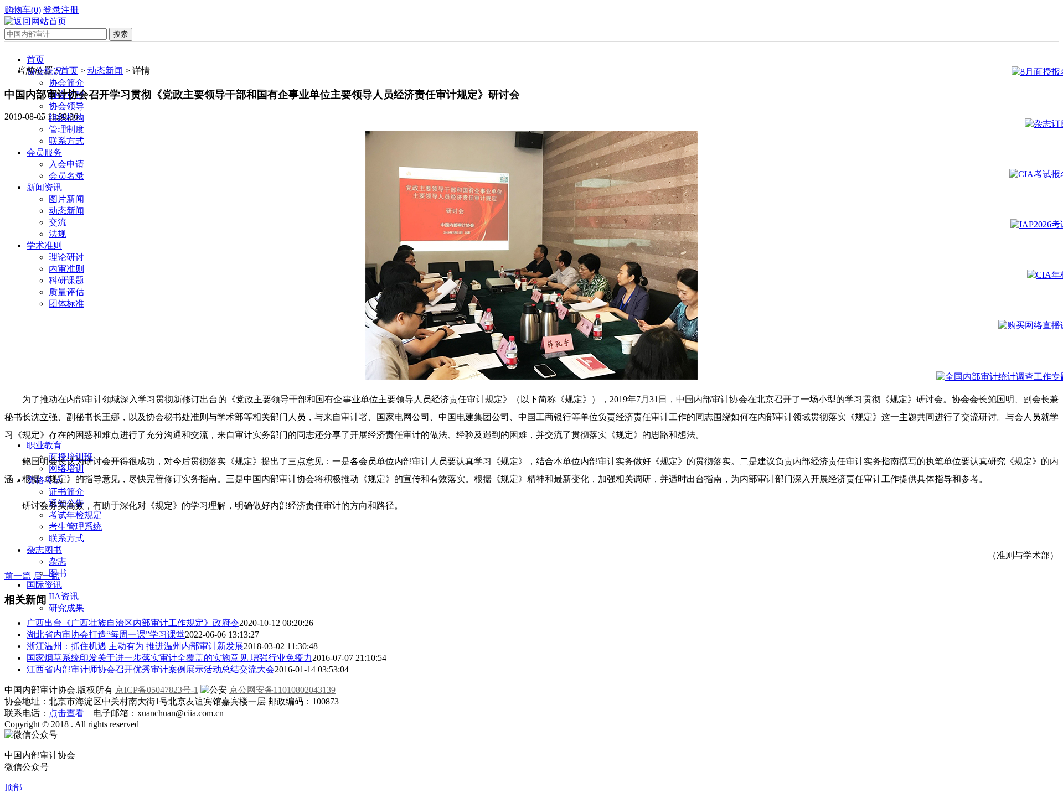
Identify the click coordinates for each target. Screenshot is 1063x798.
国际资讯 (44, 584)
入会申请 (66, 164)
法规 (57, 234)
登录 (52, 9)
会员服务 (44, 152)
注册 (70, 9)
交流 (57, 222)
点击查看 (66, 713)
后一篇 (46, 576)
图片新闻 (66, 199)
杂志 (57, 561)
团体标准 (66, 303)
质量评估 (66, 292)
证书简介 (66, 491)
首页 (35, 59)
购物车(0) (22, 9)
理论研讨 (66, 257)
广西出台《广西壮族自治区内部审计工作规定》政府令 (133, 623)
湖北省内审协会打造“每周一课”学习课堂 (106, 634)
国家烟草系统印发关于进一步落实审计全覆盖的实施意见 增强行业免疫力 (169, 657)
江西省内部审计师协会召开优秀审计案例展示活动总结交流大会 (151, 669)
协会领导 (66, 106)
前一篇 (17, 576)
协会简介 (66, 82)
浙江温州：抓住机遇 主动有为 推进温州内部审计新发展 (135, 646)
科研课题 (66, 280)
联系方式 (66, 141)
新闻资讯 (44, 187)
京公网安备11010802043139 (282, 690)
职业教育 (44, 445)
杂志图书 (44, 550)
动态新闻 (66, 210)
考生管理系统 (75, 526)
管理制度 (66, 129)
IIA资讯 (64, 596)
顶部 (13, 787)
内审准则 (66, 268)
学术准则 (44, 245)
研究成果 (66, 608)
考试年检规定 (75, 515)
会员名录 (66, 175)
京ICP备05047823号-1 (156, 690)
